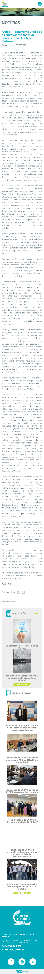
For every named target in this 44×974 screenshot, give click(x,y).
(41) (13, 946)
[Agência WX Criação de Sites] (22, 971)
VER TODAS (22, 684)
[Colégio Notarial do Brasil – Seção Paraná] (5, 4)
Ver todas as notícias (8, 602)
